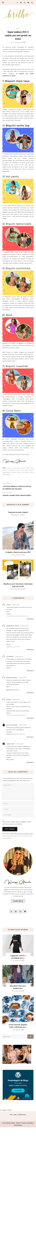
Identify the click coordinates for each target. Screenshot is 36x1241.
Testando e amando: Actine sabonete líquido (16, 495)
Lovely (8, 604)
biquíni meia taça (21, 470)
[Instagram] (24, 2)
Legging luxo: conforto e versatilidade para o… (18, 956)
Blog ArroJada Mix (19, 734)
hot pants (25, 472)
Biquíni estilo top (27, 468)
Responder (30, 618)
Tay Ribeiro (10, 656)
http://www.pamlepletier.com (16, 715)
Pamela (8, 699)
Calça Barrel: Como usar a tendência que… (18, 987)
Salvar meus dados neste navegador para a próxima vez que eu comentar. (16, 823)
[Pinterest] (20, 2)
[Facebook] (16, 2)
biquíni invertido (8, 470)
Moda (18, 28)
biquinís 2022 (16, 472)
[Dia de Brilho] (18, 14)
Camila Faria (10, 743)
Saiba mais (18, 901)
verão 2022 (6, 474)
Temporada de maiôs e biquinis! (18, 512)
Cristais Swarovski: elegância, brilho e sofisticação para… (18, 1025)
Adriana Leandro (11, 677)
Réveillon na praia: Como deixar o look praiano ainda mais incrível (18, 585)
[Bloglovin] (27, 2)
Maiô (31, 472)
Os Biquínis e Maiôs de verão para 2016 (18, 552)
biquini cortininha (13, 468)
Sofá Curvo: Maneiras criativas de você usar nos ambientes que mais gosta (16, 487)
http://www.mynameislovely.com (17, 616)
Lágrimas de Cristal (13, 647)
